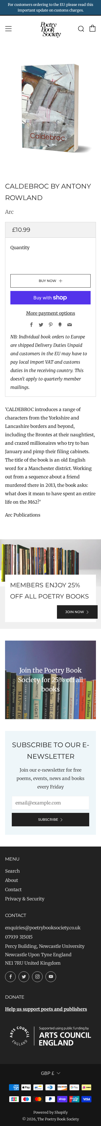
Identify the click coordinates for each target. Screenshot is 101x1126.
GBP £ (47, 1073)
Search (12, 871)
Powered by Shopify (50, 1112)
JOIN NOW (74, 612)
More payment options (50, 313)
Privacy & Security (24, 899)
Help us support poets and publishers (46, 1009)
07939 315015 (19, 937)
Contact (13, 889)
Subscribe (48, 819)
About (11, 880)
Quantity (19, 247)
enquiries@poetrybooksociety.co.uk (43, 927)
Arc (9, 211)
